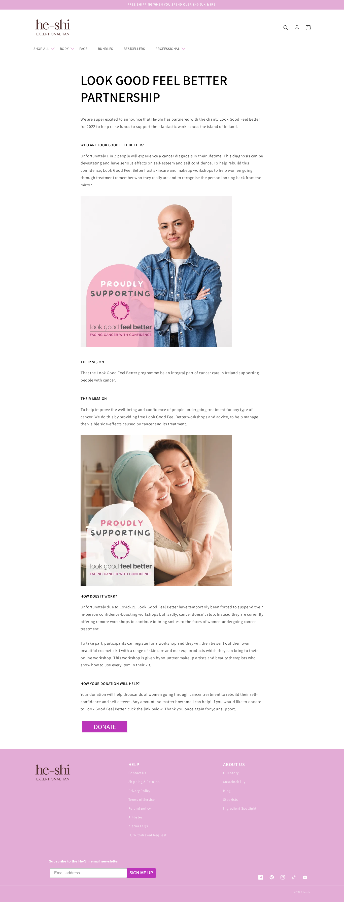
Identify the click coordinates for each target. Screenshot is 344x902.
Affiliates (135, 817)
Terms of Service (141, 799)
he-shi (307, 892)
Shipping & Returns (144, 781)
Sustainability (234, 781)
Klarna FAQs (138, 826)
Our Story (230, 773)
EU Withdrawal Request (147, 835)
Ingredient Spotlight (239, 808)
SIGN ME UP (141, 873)
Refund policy (139, 808)
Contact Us (137, 773)
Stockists (230, 799)
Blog (226, 790)
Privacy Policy (139, 790)
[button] (43, 48)
